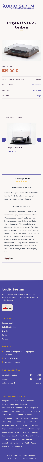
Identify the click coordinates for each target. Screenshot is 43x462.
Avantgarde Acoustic (18, 404)
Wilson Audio (7, 446)
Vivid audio (18, 443)
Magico (10, 422)
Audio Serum (13, 289)
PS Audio (30, 429)
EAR (12, 411)
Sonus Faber (33, 432)
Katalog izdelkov (8, 323)
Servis (4, 335)
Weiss (33, 443)
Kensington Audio (22, 418)
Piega (4, 429)
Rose (24, 432)
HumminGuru (7, 418)
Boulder (19, 408)
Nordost (14, 425)
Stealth (15, 436)
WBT (27, 443)
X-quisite (18, 446)
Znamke (5, 331)
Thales (38, 436)
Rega (39, 96)
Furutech (19, 415)
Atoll (17, 401)
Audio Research (27, 401)
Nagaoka (5, 425)
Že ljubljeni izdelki (9, 327)
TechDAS (30, 436)
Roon (17, 432)
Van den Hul (27, 439)
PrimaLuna (20, 429)
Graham (28, 415)
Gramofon (36, 85)
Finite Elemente (34, 411)
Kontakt (5, 339)
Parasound (34, 425)
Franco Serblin (7, 415)
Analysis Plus (7, 401)
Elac (18, 411)
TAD (22, 436)
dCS (26, 408)
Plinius (11, 429)
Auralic (4, 404)
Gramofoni (36, 90)
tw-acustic (15, 439)
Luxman (34, 418)
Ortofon (24, 425)
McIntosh (32, 422)
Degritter (34, 408)
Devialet (5, 411)
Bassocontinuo (8, 408)
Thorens (5, 439)
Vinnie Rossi (7, 443)
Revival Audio (7, 432)
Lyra (3, 422)
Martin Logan (21, 422)
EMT (23, 411)
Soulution (6, 436)
